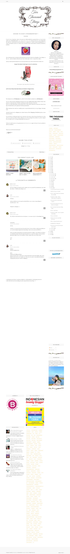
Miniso (37, 501)
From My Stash (61, 133)
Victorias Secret (31, 535)
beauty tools (33, 440)
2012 (50, 172)
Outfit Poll (32, 511)
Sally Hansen (31, 520)
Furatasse (38, 472)
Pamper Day (50, 143)
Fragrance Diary (55, 133)
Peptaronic (28, 513)
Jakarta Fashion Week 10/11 (30, 486)
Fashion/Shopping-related (30, 469)
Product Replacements (52, 145)
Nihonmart (33, 508)
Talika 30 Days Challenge (29, 530)
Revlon (35, 518)
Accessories (50, 128)
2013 (50, 170)
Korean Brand (57, 136)
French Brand (28, 472)
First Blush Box (37, 469)
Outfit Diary (28, 511)
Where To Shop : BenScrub (10, 174)
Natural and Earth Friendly (35, 506)
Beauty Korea (33, 438)
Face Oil (37, 462)
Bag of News (28, 435)
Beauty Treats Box (39, 440)
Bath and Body (56, 128)
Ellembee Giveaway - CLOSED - (16, 438)
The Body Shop (37, 530)
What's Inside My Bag (52, 150)
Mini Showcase (33, 501)
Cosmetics (54, 131)
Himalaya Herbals (36, 479)
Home (7, 1)
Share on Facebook (16, 143)
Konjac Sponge (28, 491)
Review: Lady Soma (54, 210)
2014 (50, 169)
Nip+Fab (37, 508)
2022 (50, 157)
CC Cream (27, 445)
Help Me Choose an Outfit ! (55, 191)
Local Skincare (39, 494)
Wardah (40, 535)
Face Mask (41, 460)
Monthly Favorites (39, 503)
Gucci (40, 474)
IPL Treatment (36, 484)
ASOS (33, 433)
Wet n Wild (34, 537)
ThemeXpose (15, 552)
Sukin (27, 528)
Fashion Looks (34, 467)
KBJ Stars (40, 489)
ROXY (27, 520)
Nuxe (40, 508)
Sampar (35, 520)
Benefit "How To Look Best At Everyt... (25, 174)
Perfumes (55, 143)
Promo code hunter (54, 215)
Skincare (35, 525)
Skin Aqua (39, 523)
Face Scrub (40, 462)
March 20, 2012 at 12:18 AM (14, 247)
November (53, 175)
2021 (50, 158)
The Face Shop (28, 532)
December (53, 174)
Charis (36, 445)
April (51, 186)
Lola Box (31, 496)
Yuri (11, 195)
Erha (30, 457)
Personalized (37, 513)
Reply (44, 190)
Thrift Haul (33, 532)
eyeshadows (36, 460)
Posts (51, 347)
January (52, 229)
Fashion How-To (28, 467)
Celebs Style (32, 445)
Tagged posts (35, 528)
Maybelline (28, 501)
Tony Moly (37, 532)
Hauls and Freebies (38, 477)
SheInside (27, 523)
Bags (32, 435)
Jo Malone (27, 489)
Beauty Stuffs (28, 440)
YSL (33, 542)
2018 (50, 163)
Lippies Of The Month (32, 494)
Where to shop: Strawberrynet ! (56, 221)
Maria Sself (13, 183)
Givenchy (32, 474)
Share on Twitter (27, 143)
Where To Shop (27, 146)
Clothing (50, 131)
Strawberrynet (28, 123)
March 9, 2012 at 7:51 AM (14, 214)
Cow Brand (32, 452)
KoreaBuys (33, 491)
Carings (39, 443)
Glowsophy (36, 474)
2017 (50, 164)
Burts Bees (35, 443)
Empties (58, 131)
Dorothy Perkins (28, 455)
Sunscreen (30, 528)
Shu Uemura (35, 523)
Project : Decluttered (60, 145)
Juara (31, 489)
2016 (50, 166)
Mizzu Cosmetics (28, 503)
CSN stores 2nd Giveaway (15, 462)
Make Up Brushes (58, 138)
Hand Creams (33, 477)
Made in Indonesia (51, 138)
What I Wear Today (58, 148)
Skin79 (31, 525)
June (51, 183)
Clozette (36, 450)
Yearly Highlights (29, 542)
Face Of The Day (32, 462)
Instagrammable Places (29, 484)
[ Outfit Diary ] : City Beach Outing (54, 360)
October (52, 177)
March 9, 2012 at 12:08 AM (14, 196)
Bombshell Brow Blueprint (55, 223)
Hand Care (27, 477)
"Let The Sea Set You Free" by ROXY (57, 189)
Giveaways (27, 474)
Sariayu (39, 520)
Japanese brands (51, 136)
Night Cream (28, 508)
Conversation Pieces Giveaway (16, 454)
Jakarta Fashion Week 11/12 (39, 486)
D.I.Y (35, 452)
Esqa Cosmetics (35, 457)
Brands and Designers (29, 443)
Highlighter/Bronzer (29, 479)
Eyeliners (32, 460)
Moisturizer (34, 503)
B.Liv (39, 433)
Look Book (35, 496)
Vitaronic (36, 535)
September (53, 178)
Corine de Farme (40, 450)
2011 (50, 231)
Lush (39, 496)
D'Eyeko (38, 452)
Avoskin (36, 433)
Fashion (50, 133)
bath (34, 435)
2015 (50, 167)
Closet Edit (27, 450)
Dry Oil (41, 455)
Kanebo (37, 489)
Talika (39, 528)
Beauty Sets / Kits (39, 438)
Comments (52, 349)
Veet (27, 535)
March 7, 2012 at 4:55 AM (14, 185)
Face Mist (27, 462)
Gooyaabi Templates (25, 552)
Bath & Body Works (39, 435)
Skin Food (27, 525)
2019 (50, 161)
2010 (50, 232)
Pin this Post (37, 143)
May (51, 184)
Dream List (36, 455)
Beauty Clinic (28, 438)
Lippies (27, 494)
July (51, 181)
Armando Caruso (28, 433)
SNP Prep (39, 525)
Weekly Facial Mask (52, 148)
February (52, 228)
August (52, 180)
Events (62, 131)
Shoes (31, 523)
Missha (41, 501)
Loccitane (27, 496)
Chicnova (39, 445)
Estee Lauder (40, 457)
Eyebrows (27, 460)
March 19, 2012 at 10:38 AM (14, 223)
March (52, 187)
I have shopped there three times (24, 40)
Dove (33, 455)
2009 (51, 234)
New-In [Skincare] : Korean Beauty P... (37, 174)
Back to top (61, 552)
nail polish (27, 506)
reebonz (27, 518)
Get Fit (42, 472)
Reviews (31, 518)
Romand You (39, 518)
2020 (51, 160)
